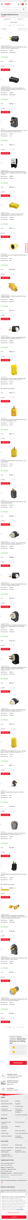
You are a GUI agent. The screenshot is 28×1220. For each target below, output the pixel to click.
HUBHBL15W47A (5, 914)
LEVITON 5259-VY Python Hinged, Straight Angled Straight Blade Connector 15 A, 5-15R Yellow (13, 379)
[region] (14, 1206)
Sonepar (17, 1101)
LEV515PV (3, 459)
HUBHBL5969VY (5, 212)
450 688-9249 (9, 1167)
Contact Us (4, 1115)
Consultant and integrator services (6, 1155)
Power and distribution (4, 1127)
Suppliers (18, 1103)
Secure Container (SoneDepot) (6, 1151)
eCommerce (4, 1145)
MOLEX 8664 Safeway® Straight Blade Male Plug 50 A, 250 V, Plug (14, 255)
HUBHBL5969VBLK (5, 86)
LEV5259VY (3, 377)
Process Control (20, 1122)
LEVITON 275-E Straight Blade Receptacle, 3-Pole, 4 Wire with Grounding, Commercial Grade (14, 131)
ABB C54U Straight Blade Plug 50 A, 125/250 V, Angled (12, 792)
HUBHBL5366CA (5, 623)
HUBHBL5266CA (5, 666)
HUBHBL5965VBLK (5, 45)
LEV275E (3, 129)
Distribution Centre (7, 1103)
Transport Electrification (19, 1136)
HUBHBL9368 (4, 170)
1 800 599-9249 (11, 1169)
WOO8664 (3, 253)
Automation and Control (5, 1122)
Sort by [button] (20, 19)
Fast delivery (10, 1088)
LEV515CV (3, 749)
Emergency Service (12, 1074)
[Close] (26, 1194)
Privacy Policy (19, 1106)
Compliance (4, 1106)
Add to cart (5, 69)
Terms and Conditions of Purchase (19, 1110)
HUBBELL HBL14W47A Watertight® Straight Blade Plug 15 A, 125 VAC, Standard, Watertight (14, 999)
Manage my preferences (14, 1212)
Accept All (13, 1217)
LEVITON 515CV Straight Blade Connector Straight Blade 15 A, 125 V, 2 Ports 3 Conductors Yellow (13, 751)
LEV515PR (3, 500)
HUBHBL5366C (4, 336)
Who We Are (4, 1101)
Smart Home (5, 1133)
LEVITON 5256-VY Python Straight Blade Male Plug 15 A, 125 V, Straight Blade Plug (13, 420)
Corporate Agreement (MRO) (20, 1151)
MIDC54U (3, 790)
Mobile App (18, 1145)
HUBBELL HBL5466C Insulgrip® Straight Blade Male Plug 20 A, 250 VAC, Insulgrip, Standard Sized (13, 710)
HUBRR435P (4, 956)
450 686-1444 (8, 1171)
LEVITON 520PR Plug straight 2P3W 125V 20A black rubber (13, 875)
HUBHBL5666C (4, 541)
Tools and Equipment (21, 1133)
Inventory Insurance (7, 1147)
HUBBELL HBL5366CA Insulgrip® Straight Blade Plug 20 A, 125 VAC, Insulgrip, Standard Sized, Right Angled (13, 626)
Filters (6, 19)
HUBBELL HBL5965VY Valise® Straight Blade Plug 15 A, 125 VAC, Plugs (13, 296)
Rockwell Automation (13, 1081)
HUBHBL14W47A (5, 997)
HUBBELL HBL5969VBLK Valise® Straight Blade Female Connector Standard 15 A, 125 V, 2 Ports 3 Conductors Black (13, 89)
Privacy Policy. (20, 1209)
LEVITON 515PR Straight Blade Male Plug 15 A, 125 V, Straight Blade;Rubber (13, 502)
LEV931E (3, 831)
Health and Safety (6, 1136)
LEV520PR (3, 873)
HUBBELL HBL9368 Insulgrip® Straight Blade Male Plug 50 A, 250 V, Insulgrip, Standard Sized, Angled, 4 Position (14, 173)
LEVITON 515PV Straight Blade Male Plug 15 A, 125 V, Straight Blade (14, 461)
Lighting (3, 1130)
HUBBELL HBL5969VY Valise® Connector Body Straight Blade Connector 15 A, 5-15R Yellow (12, 214)
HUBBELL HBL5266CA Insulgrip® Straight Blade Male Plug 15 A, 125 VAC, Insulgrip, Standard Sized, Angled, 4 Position (14, 669)
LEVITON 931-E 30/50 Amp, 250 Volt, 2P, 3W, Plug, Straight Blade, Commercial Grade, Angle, (13, 833)
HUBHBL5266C (4, 582)
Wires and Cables (20, 1130)
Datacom (17, 1126)
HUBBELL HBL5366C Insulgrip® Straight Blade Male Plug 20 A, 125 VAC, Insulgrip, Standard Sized (13, 338)
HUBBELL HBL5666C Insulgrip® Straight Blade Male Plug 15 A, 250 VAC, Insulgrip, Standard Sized (13, 543)
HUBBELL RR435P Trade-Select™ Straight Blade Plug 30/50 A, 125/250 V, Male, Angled (14, 958)
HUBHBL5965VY (5, 294)
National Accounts (20, 1147)
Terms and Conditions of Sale (6, 1109)
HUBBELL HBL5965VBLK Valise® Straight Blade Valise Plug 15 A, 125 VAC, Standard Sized (14, 47)
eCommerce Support (21, 1115)
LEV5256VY (3, 418)
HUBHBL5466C (4, 708)
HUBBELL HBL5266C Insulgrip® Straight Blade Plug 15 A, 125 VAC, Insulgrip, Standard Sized (14, 584)
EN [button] (25, 1)
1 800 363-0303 (17, 1173)
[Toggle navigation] (2, 4)
